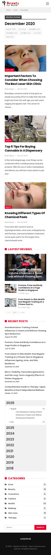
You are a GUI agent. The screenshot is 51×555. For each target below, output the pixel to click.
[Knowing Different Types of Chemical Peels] (25, 195)
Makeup (12, 508)
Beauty (8, 207)
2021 (9, 451)
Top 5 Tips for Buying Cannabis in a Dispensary (23, 148)
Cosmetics (13, 494)
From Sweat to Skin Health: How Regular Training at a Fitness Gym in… (31, 302)
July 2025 (37, 33)
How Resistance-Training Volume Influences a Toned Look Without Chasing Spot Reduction (25, 330)
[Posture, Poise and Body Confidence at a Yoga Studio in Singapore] (10, 288)
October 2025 (25, 33)
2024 (10, 433)
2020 (10, 456)
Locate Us (25, 539)
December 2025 (34, 29)
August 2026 (11, 29)
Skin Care (9, 70)
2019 (10, 462)
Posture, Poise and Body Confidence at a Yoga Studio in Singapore (30, 288)
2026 (10, 402)
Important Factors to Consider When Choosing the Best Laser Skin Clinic (23, 80)
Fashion (12, 498)
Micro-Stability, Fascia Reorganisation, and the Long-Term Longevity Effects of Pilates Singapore (24, 375)
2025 (10, 427)
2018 (9, 468)
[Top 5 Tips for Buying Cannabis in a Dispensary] (25, 128)
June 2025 (9, 37)
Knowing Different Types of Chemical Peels (25, 215)
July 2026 (22, 29)
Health (8, 141)
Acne (10, 484)
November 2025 (11, 33)
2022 (10, 445)
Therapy (12, 517)
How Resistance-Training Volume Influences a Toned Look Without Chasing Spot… (25, 273)
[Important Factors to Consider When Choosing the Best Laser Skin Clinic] (25, 58)
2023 (10, 439)
